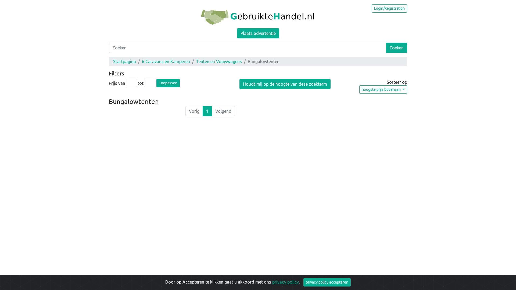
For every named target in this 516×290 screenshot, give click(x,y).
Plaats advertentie (258, 33)
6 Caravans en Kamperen (166, 61)
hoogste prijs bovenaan (382, 89)
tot (141, 83)
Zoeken (396, 47)
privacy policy (285, 282)
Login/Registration (389, 8)
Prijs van (117, 83)
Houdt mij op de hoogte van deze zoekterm (285, 84)
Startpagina (124, 61)
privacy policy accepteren (327, 282)
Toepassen (168, 83)
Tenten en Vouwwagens (219, 61)
